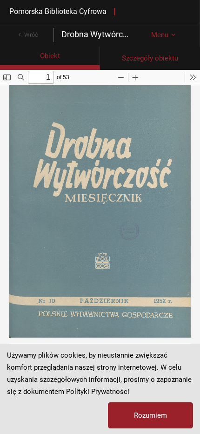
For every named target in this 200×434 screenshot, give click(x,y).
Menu (159, 35)
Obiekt (50, 56)
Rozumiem (150, 415)
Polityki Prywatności (97, 391)
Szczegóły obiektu (150, 58)
